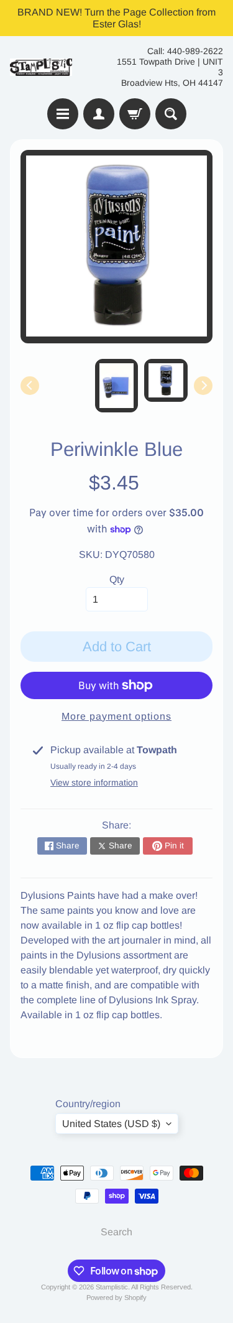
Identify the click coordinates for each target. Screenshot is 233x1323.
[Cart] (134, 113)
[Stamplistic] (41, 67)
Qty (116, 579)
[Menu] (62, 113)
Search (116, 1232)
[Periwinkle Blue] (166, 380)
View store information (94, 782)
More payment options (116, 716)
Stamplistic (112, 1287)
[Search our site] (170, 113)
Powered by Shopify (116, 1297)
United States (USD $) (111, 1123)
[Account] (98, 113)
